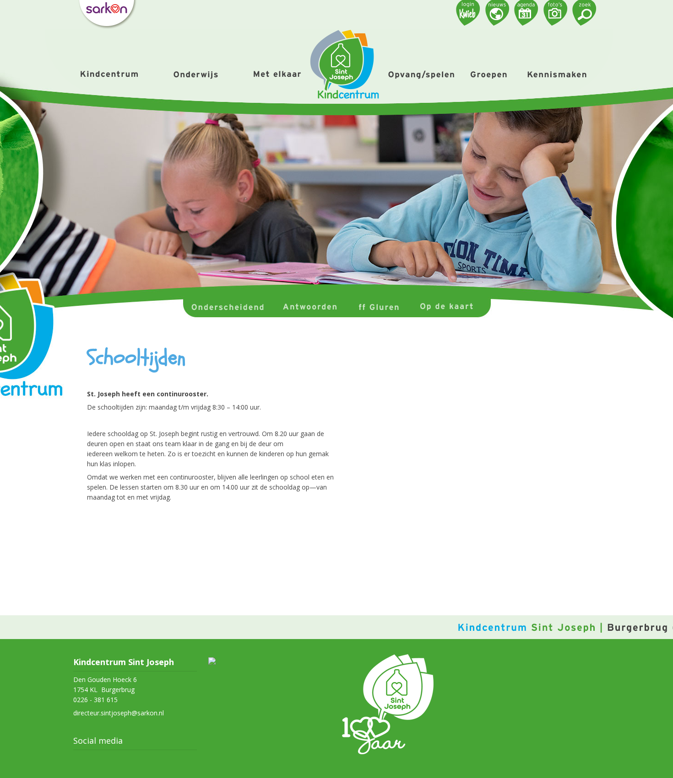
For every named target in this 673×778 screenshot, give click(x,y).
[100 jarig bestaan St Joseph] (388, 751)
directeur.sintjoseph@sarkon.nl (118, 713)
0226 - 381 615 (95, 699)
